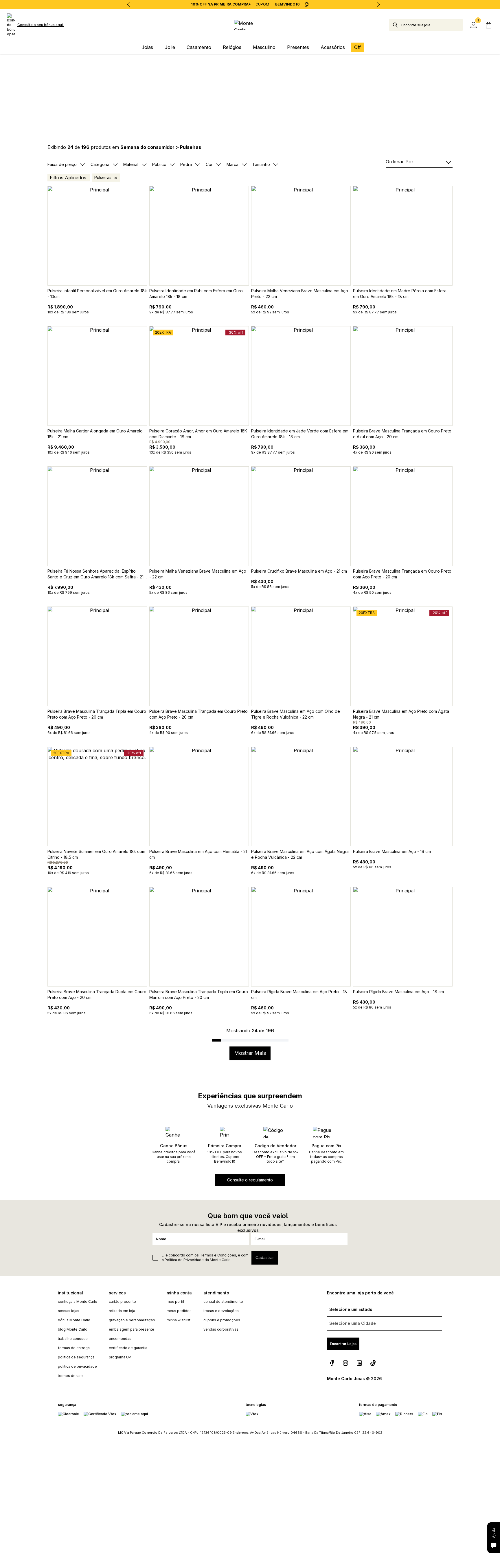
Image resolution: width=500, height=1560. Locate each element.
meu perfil (175, 1301)
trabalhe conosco (73, 1338)
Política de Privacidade (184, 1260)
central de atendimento (223, 1301)
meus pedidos (179, 1311)
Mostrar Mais (250, 1053)
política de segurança (76, 1357)
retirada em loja (122, 1311)
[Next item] (378, 4)
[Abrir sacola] (488, 25)
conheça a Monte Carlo (77, 1301)
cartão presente (122, 1301)
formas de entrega (74, 1348)
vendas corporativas (220, 1329)
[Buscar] (395, 25)
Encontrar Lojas (343, 1344)
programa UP (120, 1357)
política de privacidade (77, 1366)
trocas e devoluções (221, 1311)
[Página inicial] (250, 25)
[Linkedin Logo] (359, 1363)
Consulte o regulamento (250, 1179)
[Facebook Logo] (331, 1363)
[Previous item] (128, 4)
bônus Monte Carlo (74, 1320)
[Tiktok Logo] (373, 1363)
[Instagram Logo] (345, 1363)
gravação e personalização (132, 1320)
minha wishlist (178, 1320)
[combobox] (432, 25)
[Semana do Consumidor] (250, 85)
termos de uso (70, 1375)
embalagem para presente (131, 1329)
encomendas (120, 1338)
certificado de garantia (128, 1348)
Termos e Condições (218, 1255)
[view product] (97, 236)
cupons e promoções (221, 1320)
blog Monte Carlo (72, 1329)
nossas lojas (68, 1311)
